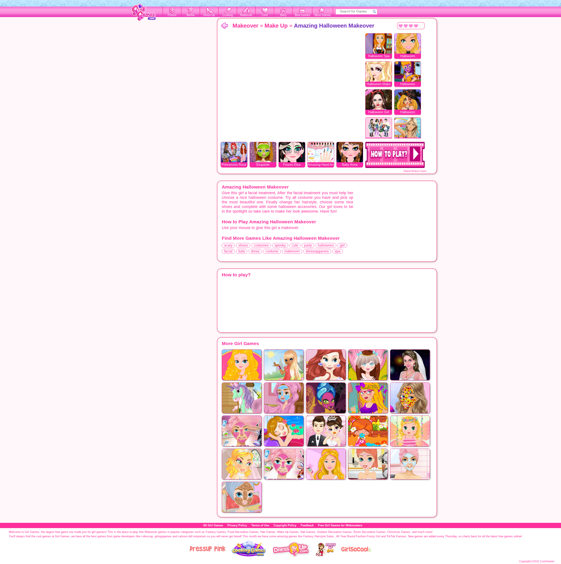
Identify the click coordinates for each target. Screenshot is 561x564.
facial (228, 251)
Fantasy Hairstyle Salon (318, 536)
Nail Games (307, 532)
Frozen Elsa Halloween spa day (291, 165)
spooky (280, 245)
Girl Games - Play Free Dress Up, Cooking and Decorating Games (146, 13)
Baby (283, 15)
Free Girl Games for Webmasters (340, 525)
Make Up (276, 25)
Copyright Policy (284, 525)
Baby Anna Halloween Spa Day (349, 165)
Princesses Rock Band (234, 165)
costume (272, 251)
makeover (292, 251)
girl (342, 245)
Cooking (227, 15)
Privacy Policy (237, 525)
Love (265, 15)
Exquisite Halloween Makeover (263, 165)
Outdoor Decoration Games (334, 532)
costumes (261, 245)
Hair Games (267, 532)
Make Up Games (288, 532)
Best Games (302, 15)
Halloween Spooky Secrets (407, 56)
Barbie (190, 15)
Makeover (246, 15)
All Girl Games (213, 525)
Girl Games (224, 26)
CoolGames (547, 561)
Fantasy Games (216, 532)
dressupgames (317, 251)
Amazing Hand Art (321, 164)
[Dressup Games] (291, 556)
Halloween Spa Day (378, 56)
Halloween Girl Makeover (378, 112)
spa (337, 251)
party (308, 245)
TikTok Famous (396, 536)
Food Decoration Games (243, 532)
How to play (395, 155)
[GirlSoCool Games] (356, 556)
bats (241, 251)
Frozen (172, 15)
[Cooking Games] (249, 556)
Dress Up (209, 15)
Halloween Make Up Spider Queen (378, 84)
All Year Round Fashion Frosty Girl (358, 536)
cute (295, 245)
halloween (326, 245)
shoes (243, 245)
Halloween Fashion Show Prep (407, 84)
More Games (322, 15)
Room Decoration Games (369, 532)
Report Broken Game (415, 171)
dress (255, 251)
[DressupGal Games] (325, 556)
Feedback (307, 525)
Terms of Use (260, 525)
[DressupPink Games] (207, 556)
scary (228, 245)
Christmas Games (398, 532)
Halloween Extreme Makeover (407, 112)
